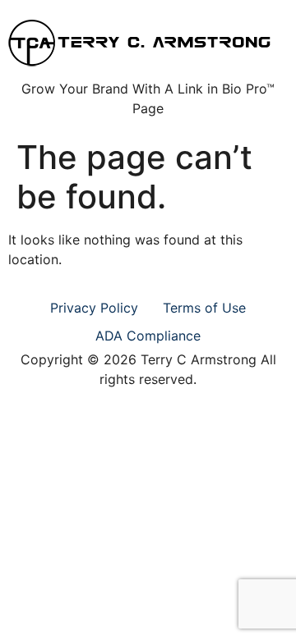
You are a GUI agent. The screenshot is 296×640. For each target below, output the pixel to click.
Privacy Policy (94, 307)
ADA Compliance (148, 335)
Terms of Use (204, 307)
